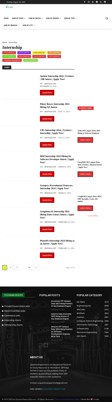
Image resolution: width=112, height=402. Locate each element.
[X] (101, 2)
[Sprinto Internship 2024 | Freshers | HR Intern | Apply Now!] (19, 83)
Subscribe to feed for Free (54, 389)
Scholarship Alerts (13, 324)
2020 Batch (39, 53)
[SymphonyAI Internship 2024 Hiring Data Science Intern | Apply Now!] (19, 219)
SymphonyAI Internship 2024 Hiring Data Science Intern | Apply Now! (57, 214)
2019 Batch (24, 53)
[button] (106, 18)
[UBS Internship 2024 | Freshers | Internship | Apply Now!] (19, 137)
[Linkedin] (92, 2)
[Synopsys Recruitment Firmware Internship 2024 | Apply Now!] (19, 193)
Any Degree (30, 60)
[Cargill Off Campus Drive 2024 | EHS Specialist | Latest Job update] (94, 189)
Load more (92, 216)
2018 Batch (9, 53)
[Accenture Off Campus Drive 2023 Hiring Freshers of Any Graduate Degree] (44, 303)
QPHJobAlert (50, 84)
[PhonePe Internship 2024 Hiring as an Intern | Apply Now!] (19, 248)
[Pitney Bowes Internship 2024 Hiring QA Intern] (19, 111)
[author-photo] (42, 83)
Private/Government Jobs (17, 306)
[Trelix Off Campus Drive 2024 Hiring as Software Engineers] (94, 123)
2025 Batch (54, 56)
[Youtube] (105, 2)
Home (4, 42)
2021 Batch (54, 53)
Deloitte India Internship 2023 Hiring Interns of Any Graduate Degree (61, 316)
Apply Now (47, 93)
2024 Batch (39, 56)
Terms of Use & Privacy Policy (67, 399)
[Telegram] (96, 2)
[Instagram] (88, 2)
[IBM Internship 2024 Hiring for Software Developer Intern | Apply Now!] (19, 163)
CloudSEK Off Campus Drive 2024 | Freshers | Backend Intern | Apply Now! (90, 164)
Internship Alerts (12, 320)
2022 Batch (9, 56)
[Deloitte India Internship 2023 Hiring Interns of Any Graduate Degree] (44, 316)
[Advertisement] (76, 10)
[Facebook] (84, 2)
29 (29, 267)
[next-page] (35, 267)
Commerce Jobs (12, 315)
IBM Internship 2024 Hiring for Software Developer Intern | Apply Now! (57, 159)
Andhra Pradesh (12, 60)
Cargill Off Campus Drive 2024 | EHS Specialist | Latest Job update (90, 198)
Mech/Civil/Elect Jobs (14, 310)
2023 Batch (24, 56)
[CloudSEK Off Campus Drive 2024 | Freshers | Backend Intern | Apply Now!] (94, 155)
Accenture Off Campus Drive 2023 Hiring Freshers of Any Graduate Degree (61, 303)
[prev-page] (41, 345)
